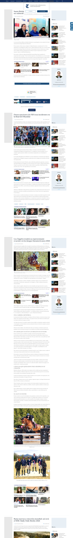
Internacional (18, 1)
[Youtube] (46, 102)
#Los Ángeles (16, 96)
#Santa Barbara (22, 96)
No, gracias (30, 11)
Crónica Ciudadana (43, 1)
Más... (57, 1)
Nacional (24, 1)
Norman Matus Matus (20, 16)
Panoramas (51, 1)
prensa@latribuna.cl (39, 106)
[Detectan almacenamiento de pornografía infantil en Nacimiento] (55, 41)
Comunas (12, 1)
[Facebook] (24, 102)
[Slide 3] (59, 86)
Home (7, 1)
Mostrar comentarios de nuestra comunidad (32, 83)
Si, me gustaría (42, 11)
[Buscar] (64, 1)
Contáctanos (32, 110)
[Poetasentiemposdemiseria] (59, 74)
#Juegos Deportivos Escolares (31, 96)
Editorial (30, 1)
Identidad (36, 1)
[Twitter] (32, 102)
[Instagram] (39, 102)
